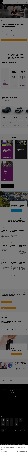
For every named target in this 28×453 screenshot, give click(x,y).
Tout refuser (24, 451)
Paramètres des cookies (4, 451)
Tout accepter (19, 451)
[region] (14, 449)
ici (12, 448)
